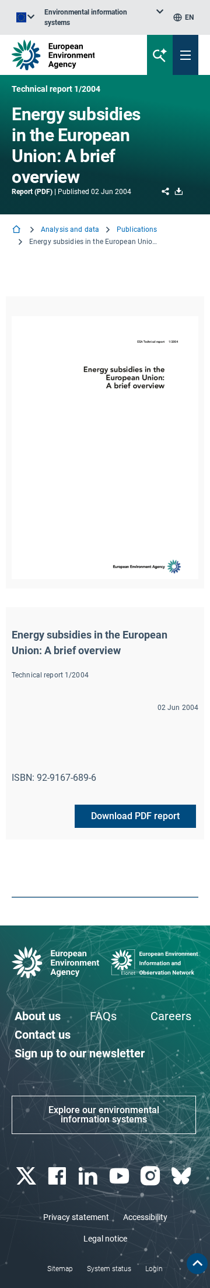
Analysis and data (70, 229)
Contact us (43, 1035)
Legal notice (105, 1238)
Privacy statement (76, 1217)
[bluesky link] (183, 1176)
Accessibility (145, 1217)
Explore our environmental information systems (103, 1114)
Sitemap (60, 1269)
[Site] (71, 55)
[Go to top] (197, 1263)
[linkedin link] (89, 1176)
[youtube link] (120, 1176)
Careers (170, 1016)
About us (38, 1016)
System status (109, 1269)
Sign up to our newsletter (80, 1053)
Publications (137, 229)
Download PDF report (135, 815)
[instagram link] (151, 1176)
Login (154, 1269)
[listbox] (104, 17)
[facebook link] (58, 1176)
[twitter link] (27, 1176)
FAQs (103, 1016)
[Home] (17, 230)
